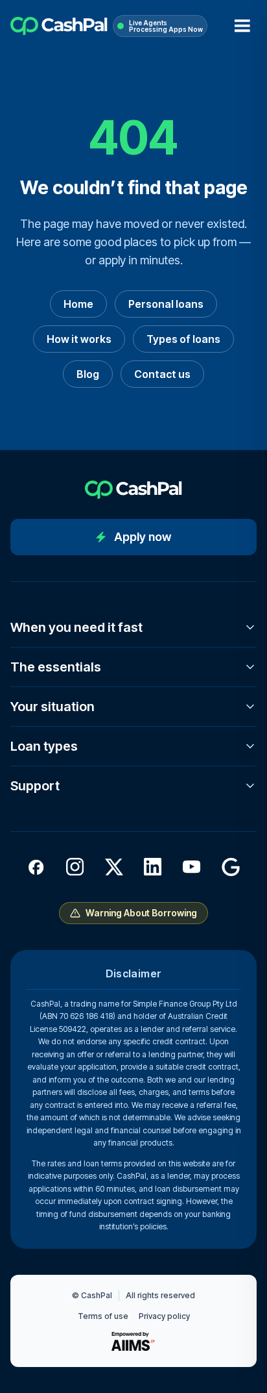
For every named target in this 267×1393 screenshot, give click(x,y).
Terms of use (103, 1316)
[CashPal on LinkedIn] (153, 867)
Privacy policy (164, 1316)
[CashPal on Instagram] (75, 867)
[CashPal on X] (114, 867)
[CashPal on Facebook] (36, 867)
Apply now (142, 537)
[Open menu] (242, 26)
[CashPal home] (59, 26)
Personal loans (165, 303)
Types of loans (183, 339)
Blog (87, 374)
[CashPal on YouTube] (192, 867)
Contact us (162, 374)
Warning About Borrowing (141, 912)
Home (78, 303)
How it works (79, 339)
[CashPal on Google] (231, 867)
